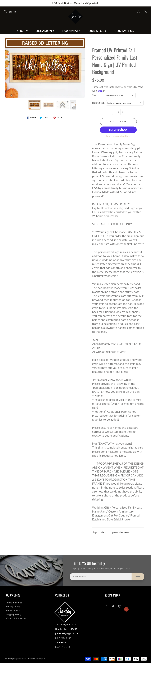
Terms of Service (14, 602)
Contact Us (124, 31)
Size (94, 95)
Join (138, 576)
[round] (126, 603)
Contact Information (16, 618)
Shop (21, 31)
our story (97, 31)
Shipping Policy (13, 614)
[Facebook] (106, 606)
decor (104, 532)
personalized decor (120, 532)
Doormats (71, 31)
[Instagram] (119, 606)
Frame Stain (98, 102)
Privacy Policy (13, 606)
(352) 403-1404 (63, 638)
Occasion (44, 31)
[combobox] (120, 95)
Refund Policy (13, 610)
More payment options (118, 135)
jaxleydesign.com (19, 658)
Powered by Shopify (36, 658)
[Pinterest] (112, 606)
